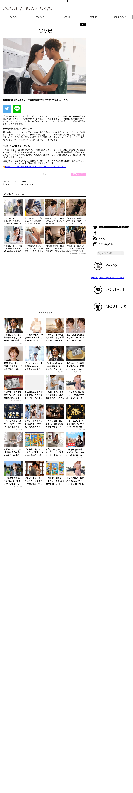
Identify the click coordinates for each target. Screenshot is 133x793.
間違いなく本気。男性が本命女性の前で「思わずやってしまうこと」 (35, 166)
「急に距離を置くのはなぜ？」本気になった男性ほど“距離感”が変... (55, 248)
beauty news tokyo (26, 184)
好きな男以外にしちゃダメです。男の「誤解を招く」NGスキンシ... (34, 248)
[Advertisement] (44, 281)
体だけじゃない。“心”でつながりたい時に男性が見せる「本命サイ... (34, 220)
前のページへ (79, 174)
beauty (13, 16)
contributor (119, 16)
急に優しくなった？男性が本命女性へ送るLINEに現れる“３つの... (13, 248)
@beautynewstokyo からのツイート (107, 277)
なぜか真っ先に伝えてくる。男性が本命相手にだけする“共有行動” (13, 220)
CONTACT (115, 289)
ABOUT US (115, 306)
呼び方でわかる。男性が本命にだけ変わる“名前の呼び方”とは (54, 220)
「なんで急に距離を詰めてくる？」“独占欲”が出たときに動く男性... (76, 220)
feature (67, 16)
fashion (40, 16)
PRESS (111, 265)
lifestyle (93, 16)
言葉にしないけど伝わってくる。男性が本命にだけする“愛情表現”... (76, 248)
